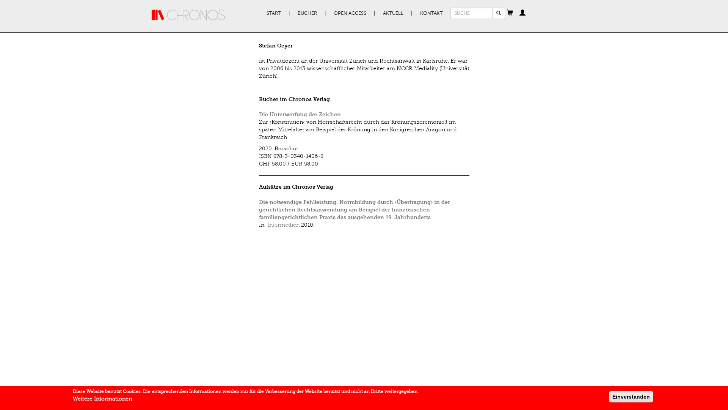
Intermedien (283, 225)
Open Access (350, 13)
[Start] (188, 15)
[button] (510, 13)
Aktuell (393, 13)
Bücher (307, 13)
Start (274, 13)
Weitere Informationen (102, 399)
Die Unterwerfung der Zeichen (300, 114)
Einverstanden (631, 397)
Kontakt (431, 13)
